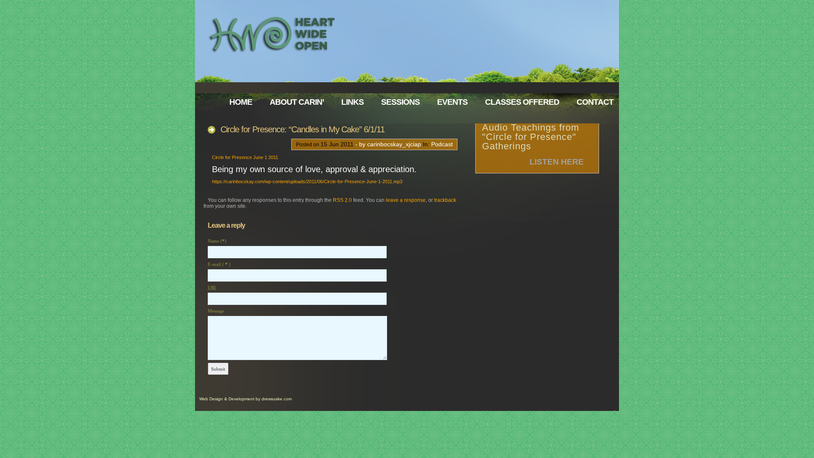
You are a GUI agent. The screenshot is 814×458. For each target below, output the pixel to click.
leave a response (406, 200)
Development (241, 399)
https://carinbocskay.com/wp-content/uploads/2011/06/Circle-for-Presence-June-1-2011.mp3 (307, 181)
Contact (595, 102)
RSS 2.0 (342, 200)
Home (240, 102)
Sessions (400, 102)
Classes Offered (522, 102)
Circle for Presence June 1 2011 (245, 157)
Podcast (442, 144)
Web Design (211, 399)
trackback (445, 200)
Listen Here (557, 161)
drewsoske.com (277, 399)
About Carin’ (297, 102)
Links (352, 102)
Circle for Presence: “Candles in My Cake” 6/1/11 (302, 129)
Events (452, 102)
